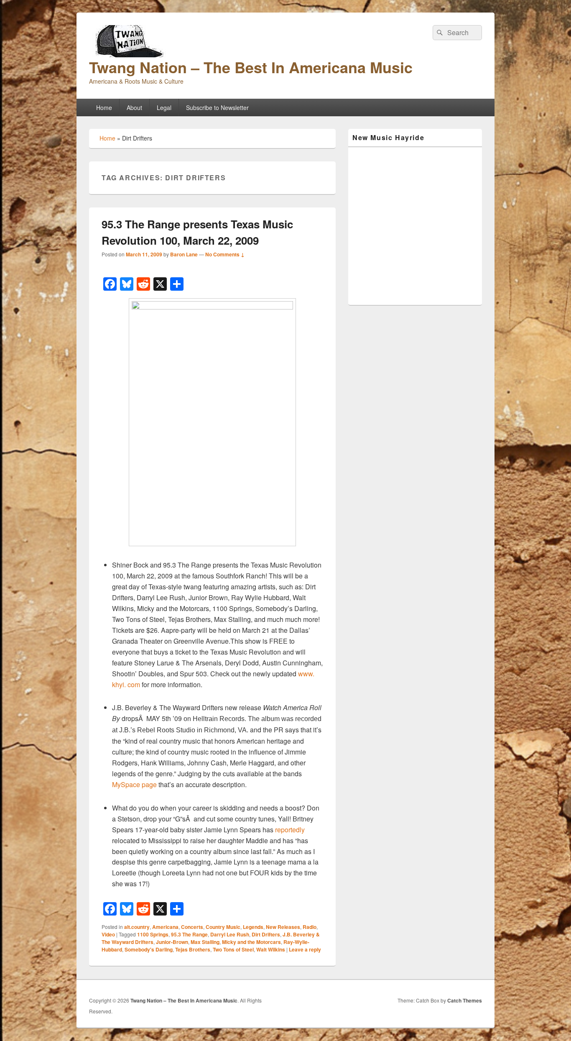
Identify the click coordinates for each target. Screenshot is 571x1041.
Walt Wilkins (270, 949)
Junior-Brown (172, 942)
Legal (164, 107)
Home (104, 107)
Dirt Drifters (266, 934)
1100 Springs (152, 934)
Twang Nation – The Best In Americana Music (251, 67)
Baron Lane (184, 254)
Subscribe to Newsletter (217, 107)
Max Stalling (205, 942)
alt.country (137, 927)
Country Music (223, 927)
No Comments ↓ (225, 254)
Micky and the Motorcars (251, 942)
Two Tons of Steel (233, 949)
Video (108, 934)
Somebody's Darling (149, 949)
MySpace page (134, 784)
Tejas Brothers (192, 949)
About (134, 107)
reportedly (289, 829)
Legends (253, 927)
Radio (309, 927)
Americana (165, 927)
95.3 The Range (189, 934)
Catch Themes (464, 1000)
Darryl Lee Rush (229, 934)
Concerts (192, 927)
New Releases (283, 927)
